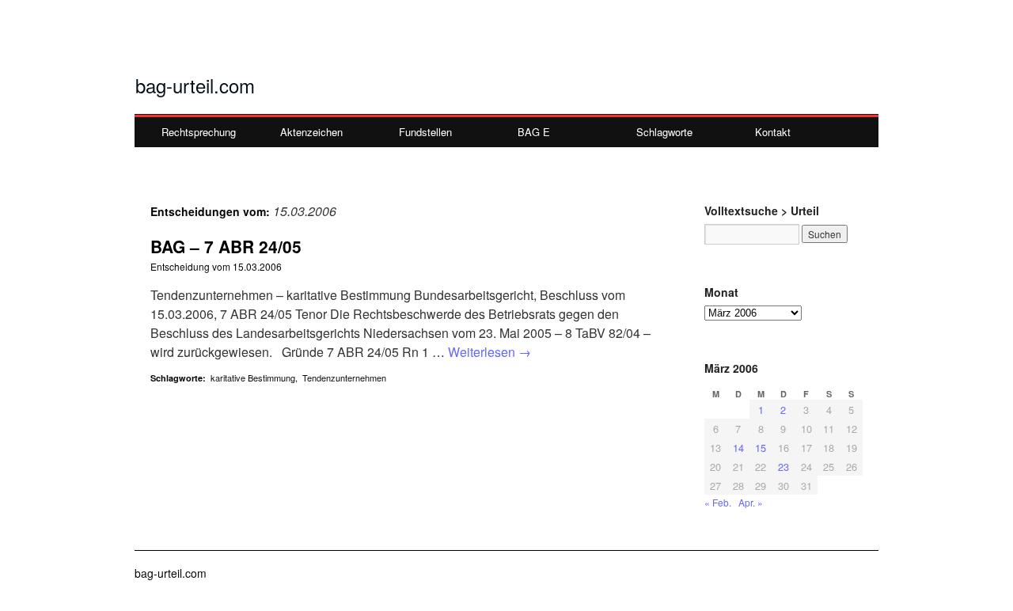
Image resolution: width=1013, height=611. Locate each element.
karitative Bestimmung (253, 377)
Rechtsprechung (198, 131)
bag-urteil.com (195, 85)
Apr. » (750, 502)
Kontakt (773, 131)
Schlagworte (664, 131)
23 (783, 466)
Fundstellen (425, 131)
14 (738, 447)
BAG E (534, 131)
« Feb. (717, 502)
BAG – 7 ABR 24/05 (226, 246)
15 (760, 447)
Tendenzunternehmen (344, 377)
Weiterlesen (489, 352)
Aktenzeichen (311, 131)
